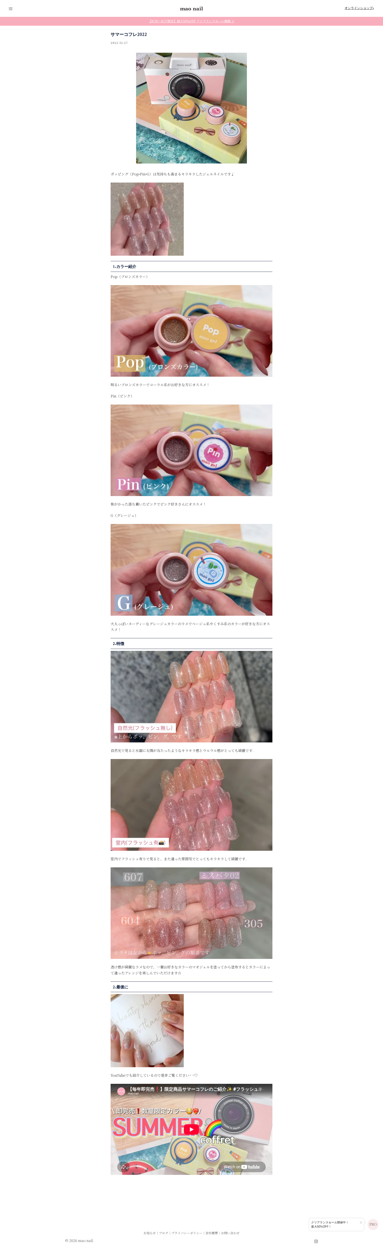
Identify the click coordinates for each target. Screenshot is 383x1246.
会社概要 (211, 1233)
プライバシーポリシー (186, 1233)
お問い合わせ (230, 1233)
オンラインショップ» (359, 8)
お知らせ (149, 1233)
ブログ (163, 1233)
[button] (361, 1222)
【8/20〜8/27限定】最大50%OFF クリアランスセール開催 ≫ (191, 21)
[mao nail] (191, 8)
